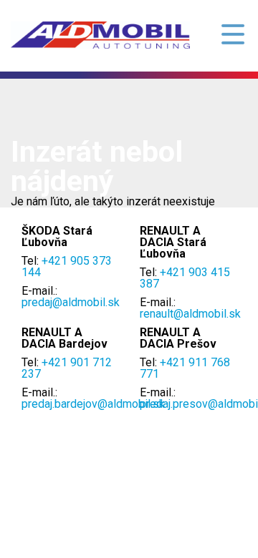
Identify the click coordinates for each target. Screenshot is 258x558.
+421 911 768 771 (185, 368)
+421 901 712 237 (67, 368)
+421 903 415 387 (185, 277)
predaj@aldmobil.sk (71, 302)
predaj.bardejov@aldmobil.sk (93, 404)
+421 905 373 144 (67, 266)
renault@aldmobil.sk (190, 313)
